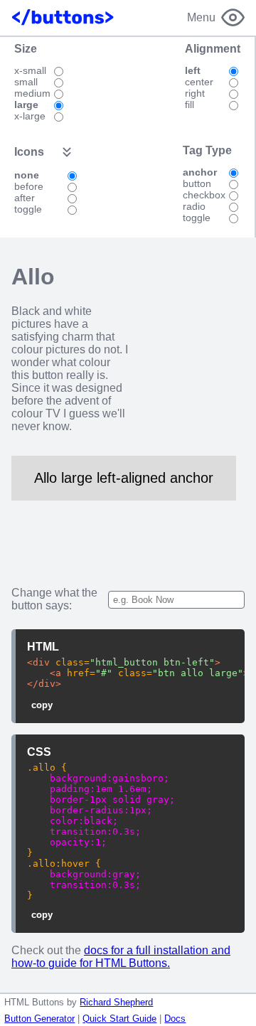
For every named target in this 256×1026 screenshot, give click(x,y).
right (195, 93)
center (199, 81)
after (24, 197)
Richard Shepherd (116, 1002)
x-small (30, 70)
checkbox (204, 195)
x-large (30, 116)
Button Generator (39, 1018)
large (26, 104)
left (193, 70)
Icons (29, 152)
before (28, 186)
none (26, 175)
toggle (28, 209)
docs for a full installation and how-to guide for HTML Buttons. (120, 956)
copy (42, 705)
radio (194, 206)
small (26, 81)
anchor (200, 172)
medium (32, 93)
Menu (201, 17)
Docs (175, 1018)
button (197, 183)
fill (189, 104)
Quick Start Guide (119, 1018)
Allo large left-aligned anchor (123, 478)
